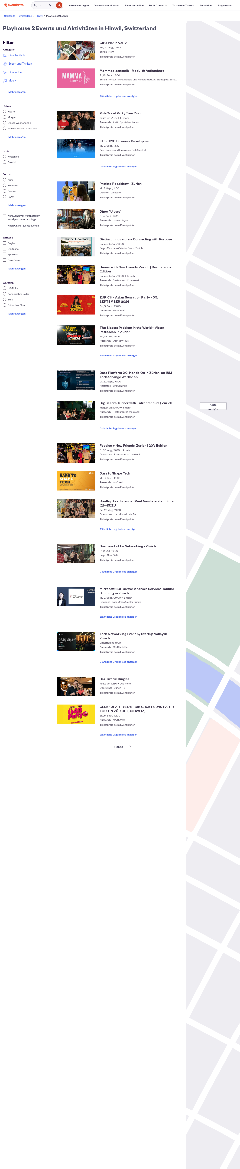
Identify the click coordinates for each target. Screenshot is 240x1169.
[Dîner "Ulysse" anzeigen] (76, 219)
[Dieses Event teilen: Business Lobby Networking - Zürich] (170, 559)
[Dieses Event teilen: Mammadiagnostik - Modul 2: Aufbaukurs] (170, 84)
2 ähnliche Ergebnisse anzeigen (118, 166)
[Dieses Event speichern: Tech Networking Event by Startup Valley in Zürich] (177, 649)
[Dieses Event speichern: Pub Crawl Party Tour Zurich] (177, 126)
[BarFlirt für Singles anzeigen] (76, 686)
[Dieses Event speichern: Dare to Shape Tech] (177, 487)
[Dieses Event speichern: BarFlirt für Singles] (177, 692)
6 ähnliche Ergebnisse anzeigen (118, 96)
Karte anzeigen (213, 406)
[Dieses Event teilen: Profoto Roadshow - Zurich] (170, 197)
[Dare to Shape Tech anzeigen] (76, 481)
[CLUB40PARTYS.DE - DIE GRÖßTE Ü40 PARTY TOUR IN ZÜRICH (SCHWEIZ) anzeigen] (76, 714)
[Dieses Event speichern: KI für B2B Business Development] (177, 154)
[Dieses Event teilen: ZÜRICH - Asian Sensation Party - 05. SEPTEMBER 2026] (170, 313)
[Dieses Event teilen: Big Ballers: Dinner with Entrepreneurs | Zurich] (170, 416)
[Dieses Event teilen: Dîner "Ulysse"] (170, 225)
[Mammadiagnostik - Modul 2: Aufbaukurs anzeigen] (76, 78)
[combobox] (54, 5)
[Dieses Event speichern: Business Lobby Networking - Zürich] (177, 559)
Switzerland (25, 15)
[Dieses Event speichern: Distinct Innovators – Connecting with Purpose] (177, 252)
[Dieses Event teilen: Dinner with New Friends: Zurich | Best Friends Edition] (170, 283)
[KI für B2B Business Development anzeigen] (76, 148)
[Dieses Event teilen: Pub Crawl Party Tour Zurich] (170, 126)
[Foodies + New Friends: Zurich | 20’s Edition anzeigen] (76, 453)
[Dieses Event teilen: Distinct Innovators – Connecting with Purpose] (170, 252)
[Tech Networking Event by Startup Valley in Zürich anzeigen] (76, 641)
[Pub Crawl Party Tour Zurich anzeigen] (76, 120)
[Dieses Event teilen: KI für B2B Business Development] (170, 154)
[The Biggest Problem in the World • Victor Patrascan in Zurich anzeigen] (76, 335)
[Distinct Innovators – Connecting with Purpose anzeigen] (76, 246)
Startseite (9, 15)
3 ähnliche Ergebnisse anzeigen (118, 571)
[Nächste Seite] (130, 746)
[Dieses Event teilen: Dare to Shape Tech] (170, 487)
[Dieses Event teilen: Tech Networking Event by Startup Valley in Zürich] (170, 649)
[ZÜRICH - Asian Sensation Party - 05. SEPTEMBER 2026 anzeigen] (76, 305)
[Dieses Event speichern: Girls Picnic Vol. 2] (177, 56)
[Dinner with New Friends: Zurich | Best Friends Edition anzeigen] (76, 274)
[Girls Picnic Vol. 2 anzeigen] (76, 50)
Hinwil (39, 15)
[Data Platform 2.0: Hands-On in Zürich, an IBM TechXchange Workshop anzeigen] (76, 380)
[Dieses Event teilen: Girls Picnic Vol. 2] (170, 56)
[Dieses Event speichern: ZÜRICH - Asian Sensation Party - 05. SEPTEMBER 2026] (177, 313)
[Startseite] (14, 5)
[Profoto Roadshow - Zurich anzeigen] (76, 191)
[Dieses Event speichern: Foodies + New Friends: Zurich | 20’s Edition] (177, 459)
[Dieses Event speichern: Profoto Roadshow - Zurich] (177, 197)
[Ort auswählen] (50, 5)
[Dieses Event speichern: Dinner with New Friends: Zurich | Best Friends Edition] (177, 283)
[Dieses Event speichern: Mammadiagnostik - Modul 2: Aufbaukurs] (177, 84)
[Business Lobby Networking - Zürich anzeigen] (76, 553)
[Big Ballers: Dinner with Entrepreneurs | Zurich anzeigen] (76, 410)
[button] (158, 5)
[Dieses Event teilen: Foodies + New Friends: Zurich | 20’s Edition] (170, 459)
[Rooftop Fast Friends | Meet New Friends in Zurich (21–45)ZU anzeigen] (76, 508)
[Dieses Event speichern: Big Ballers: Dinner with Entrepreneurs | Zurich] (177, 416)
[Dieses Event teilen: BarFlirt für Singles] (170, 692)
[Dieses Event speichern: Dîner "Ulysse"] (177, 225)
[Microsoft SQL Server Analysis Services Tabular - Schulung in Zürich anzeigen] (76, 596)
